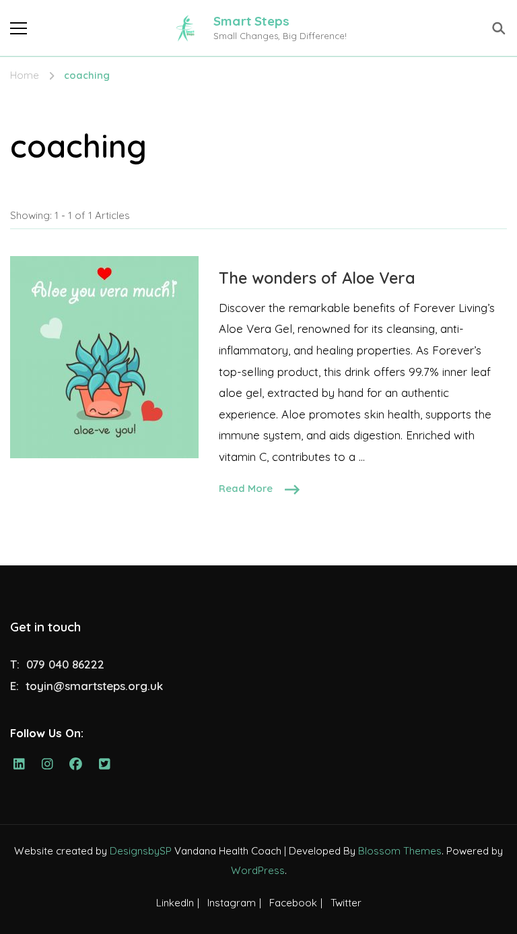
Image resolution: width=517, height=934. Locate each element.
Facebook (293, 902)
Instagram (231, 902)
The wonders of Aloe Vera (317, 278)
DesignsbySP (141, 850)
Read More (246, 488)
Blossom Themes (400, 850)
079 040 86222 (65, 664)
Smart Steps (251, 21)
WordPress (258, 870)
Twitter (346, 902)
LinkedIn (175, 902)
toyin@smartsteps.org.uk (94, 686)
